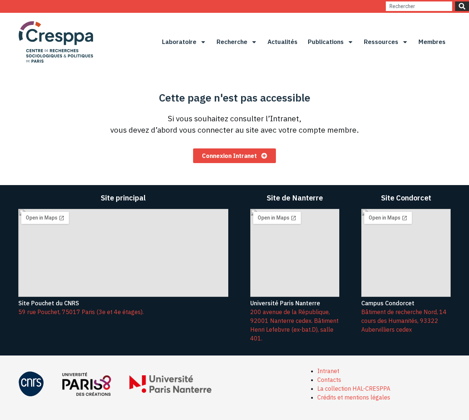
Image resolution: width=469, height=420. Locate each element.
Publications (326, 42)
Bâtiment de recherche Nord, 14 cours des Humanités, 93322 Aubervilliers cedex (404, 320)
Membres (432, 42)
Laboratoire (179, 42)
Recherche (232, 42)
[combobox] (419, 6)
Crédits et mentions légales (353, 397)
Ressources (381, 42)
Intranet (328, 371)
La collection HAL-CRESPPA (353, 388)
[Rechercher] (462, 6)
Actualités (282, 42)
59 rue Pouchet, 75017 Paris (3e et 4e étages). (81, 312)
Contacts (329, 379)
